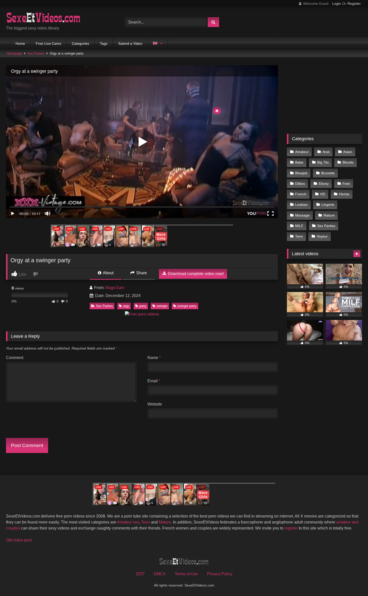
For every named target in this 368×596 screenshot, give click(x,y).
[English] (157, 43)
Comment (14, 358)
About (107, 273)
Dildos (300, 184)
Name (154, 358)
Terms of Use (186, 574)
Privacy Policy (219, 574)
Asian (347, 152)
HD (322, 194)
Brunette (328, 173)
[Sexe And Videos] (43, 18)
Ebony (324, 184)
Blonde (347, 162)
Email (153, 381)
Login (336, 4)
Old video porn (19, 540)
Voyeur (322, 236)
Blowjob (301, 173)
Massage (302, 215)
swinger (161, 306)
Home (20, 44)
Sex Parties (35, 53)
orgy (126, 306)
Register (354, 4)
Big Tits (323, 162)
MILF (299, 226)
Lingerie (327, 204)
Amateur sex (128, 522)
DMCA (160, 574)
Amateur (302, 152)
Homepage (14, 53)
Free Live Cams (48, 44)
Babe (299, 162)
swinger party (187, 306)
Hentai (344, 194)
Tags (103, 44)
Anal (325, 152)
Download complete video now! (195, 274)
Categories (80, 44)
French (300, 194)
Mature (329, 215)
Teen (299, 236)
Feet (346, 184)
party (142, 306)
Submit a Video (130, 44)
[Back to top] (352, 581)
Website (154, 404)
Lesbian (301, 204)
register (291, 528)
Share (141, 273)
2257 (140, 574)
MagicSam (114, 288)
